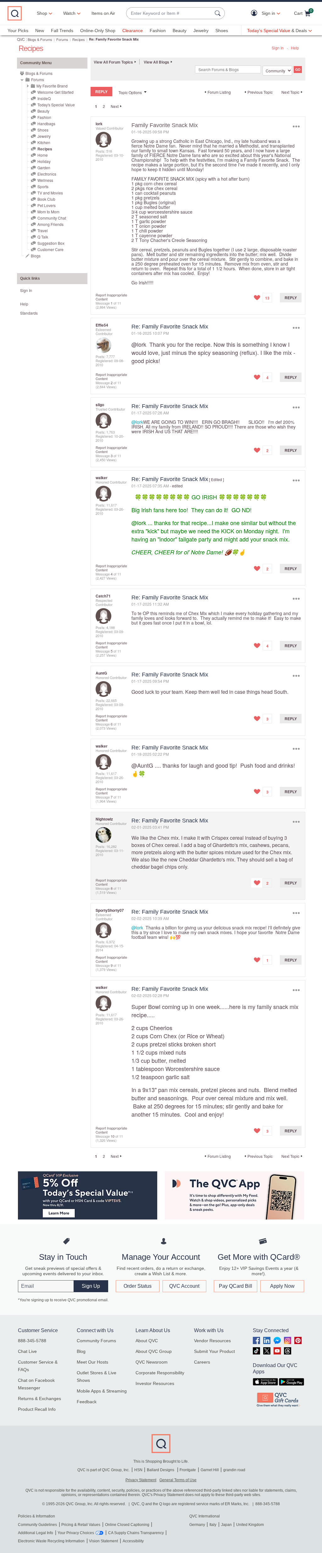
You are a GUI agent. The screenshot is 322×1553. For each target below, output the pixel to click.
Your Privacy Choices (76, 1533)
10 (112, 1136)
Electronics (46, 174)
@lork (138, 344)
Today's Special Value (56, 104)
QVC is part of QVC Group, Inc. (103, 1470)
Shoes (221, 30)
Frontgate (188, 1470)
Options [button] (296, 126)
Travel (42, 230)
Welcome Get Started (55, 92)
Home (42, 155)
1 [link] (96, 106)
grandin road (234, 1470)
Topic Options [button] (130, 92)
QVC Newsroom (152, 1362)
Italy (212, 1524)
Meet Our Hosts (92, 1362)
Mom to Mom (48, 211)
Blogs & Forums (40, 39)
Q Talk (42, 236)
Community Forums (96, 1340)
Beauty (179, 30)
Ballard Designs (161, 1470)
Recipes (78, 39)
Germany (197, 1524)
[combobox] (169, 13)
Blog (81, 1351)
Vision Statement (103, 1541)
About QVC (147, 1340)
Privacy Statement (140, 1480)
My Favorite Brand (52, 85)
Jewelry (200, 30)
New (39, 30)
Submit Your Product (214, 1351)
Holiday (44, 161)
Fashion (158, 30)
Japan (226, 1524)
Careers (202, 1362)
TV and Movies (50, 192)
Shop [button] (42, 13)
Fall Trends (62, 30)
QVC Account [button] (184, 1286)
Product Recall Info (37, 1409)
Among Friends (50, 224)
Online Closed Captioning (127, 1524)
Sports (42, 186)
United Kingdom (250, 1524)
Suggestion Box (50, 243)
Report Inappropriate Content (111, 296)
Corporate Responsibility (160, 1372)
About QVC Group (154, 1351)
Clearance (132, 30)
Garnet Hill (210, 1470)
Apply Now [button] (282, 1286)
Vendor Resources (212, 1340)
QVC (21, 39)
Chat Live (27, 1351)
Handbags (46, 123)
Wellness (45, 180)
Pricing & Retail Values (80, 1524)
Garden (43, 167)
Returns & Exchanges (39, 1398)
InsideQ (44, 98)
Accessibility (133, 1541)
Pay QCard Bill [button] (235, 1286)
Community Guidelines (37, 1524)
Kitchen (43, 142)
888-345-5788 (32, 1340)
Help (295, 47)
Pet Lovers (46, 205)
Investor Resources (155, 1383)
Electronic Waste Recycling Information (51, 1541)
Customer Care (50, 249)
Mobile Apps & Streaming (102, 1390)
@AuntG (142, 765)
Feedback (87, 1401)
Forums (62, 39)
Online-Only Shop (97, 30)
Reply (291, 297)
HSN (138, 1470)
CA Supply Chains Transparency (136, 1533)
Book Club (46, 199)
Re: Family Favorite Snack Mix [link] (114, 39)
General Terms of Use (178, 1480)
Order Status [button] (138, 1286)
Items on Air (103, 13)
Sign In (278, 47)
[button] (255, 13)
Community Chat (51, 218)
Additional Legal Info (35, 1533)
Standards (29, 313)
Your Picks (18, 30)
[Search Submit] (219, 13)
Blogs (36, 255)
